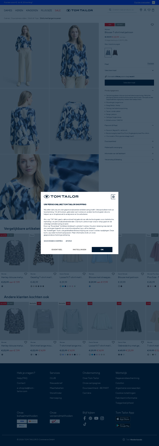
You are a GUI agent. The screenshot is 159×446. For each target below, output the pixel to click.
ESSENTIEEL (57, 249)
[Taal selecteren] (113, 197)
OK (102, 249)
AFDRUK (69, 241)
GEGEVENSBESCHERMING (53, 241)
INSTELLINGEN (79, 249)
